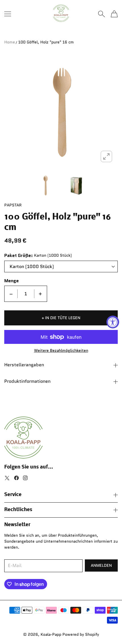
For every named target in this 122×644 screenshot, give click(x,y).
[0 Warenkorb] (114, 14)
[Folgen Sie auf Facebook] (16, 478)
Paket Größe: (18, 255)
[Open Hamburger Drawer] (7, 14)
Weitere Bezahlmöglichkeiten (61, 350)
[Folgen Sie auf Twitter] (7, 478)
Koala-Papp (51, 634)
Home (9, 42)
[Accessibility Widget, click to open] (112, 322)
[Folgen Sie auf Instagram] (25, 478)
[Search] (101, 14)
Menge (11, 280)
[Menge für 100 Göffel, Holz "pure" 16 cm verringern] (11, 293)
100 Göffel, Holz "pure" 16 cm (46, 42)
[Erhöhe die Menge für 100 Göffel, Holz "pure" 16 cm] (40, 293)
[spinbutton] (25, 293)
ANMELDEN (101, 565)
